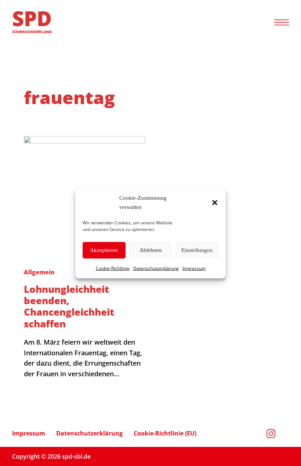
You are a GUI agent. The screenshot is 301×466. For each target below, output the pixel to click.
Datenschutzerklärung (156, 268)
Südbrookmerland (32, 31)
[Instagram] (277, 433)
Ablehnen (150, 250)
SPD (32, 18)
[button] (214, 202)
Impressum (194, 268)
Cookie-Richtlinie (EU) (165, 433)
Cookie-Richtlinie (113, 268)
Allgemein (39, 272)
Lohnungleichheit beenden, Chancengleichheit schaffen (69, 306)
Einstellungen (197, 250)
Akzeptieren (104, 250)
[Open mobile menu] (281, 22)
